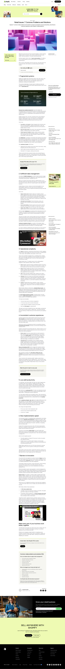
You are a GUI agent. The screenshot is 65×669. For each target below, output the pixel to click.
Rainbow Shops (22, 474)
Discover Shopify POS (25, 374)
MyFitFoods (23, 137)
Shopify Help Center (53, 650)
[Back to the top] (5, 649)
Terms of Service (14, 664)
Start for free (57, 1)
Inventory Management (52, 137)
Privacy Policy (44, 612)
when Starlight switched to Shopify (26, 294)
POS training (27, 306)
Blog (5, 4)
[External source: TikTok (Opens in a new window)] (56, 664)
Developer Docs (29, 650)
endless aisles (28, 335)
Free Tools (40, 657)
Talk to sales (36, 635)
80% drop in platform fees (27, 489)
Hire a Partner (52, 653)
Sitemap (30, 664)
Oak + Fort (31, 400)
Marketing (18, 4)
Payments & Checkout (52, 218)
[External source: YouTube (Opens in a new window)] (52, 664)
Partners (28, 655)
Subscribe (55, 94)
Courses (40, 655)
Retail (34, 20)
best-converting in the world (40, 493)
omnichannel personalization (24, 325)
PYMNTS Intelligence (28, 176)
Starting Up (14, 4)
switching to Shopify (24, 144)
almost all (28, 460)
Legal (20, 664)
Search (59, 4)
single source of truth (27, 295)
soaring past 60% (29, 390)
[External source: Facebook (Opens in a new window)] (41, 590)
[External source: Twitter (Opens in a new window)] (43, 590)
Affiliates (28, 657)
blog (31, 20)
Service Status (52, 655)
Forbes (40, 458)
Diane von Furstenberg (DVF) (24, 347)
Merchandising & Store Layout (53, 231)
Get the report (23, 167)
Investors (17, 655)
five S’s (22, 251)
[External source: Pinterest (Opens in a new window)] (60, 664)
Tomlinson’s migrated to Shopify (25, 223)
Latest (23, 4)
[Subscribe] (41, 14)
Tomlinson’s (27, 211)
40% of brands (21, 318)
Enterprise (27, 1)
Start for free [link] (42, 70)
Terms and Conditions (38, 612)
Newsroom (17, 657)
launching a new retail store (29, 419)
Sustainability (18, 659)
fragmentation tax (25, 86)
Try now (22, 546)
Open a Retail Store (52, 141)
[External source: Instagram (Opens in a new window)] (54, 664)
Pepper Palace (31, 430)
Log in (52, 1)
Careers (17, 653)
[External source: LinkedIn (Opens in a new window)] (45, 590)
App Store (29, 653)
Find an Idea (9, 4)
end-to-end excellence (36, 58)
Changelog (40, 659)
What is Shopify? (18, 650)
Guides (40, 653)
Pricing (24, 1)
